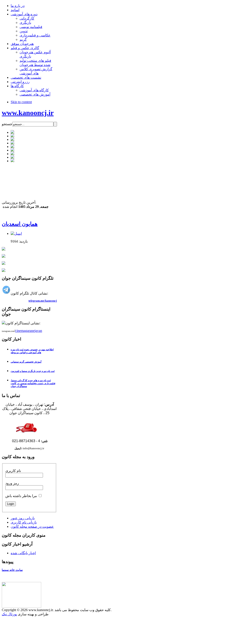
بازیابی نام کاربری (24, 522)
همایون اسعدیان (20, 224)
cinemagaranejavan (28, 331)
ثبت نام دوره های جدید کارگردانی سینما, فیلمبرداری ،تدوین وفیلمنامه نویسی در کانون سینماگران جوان (33, 383)
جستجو (7, 124)
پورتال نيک (9, 614)
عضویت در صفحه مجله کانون (32, 526)
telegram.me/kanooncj (42, 300)
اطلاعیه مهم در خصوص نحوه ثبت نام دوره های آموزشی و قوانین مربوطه (32, 351)
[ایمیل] (16, 233)
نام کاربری (13, 471)
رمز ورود (12, 483)
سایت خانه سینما (12, 570)
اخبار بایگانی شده (23, 553)
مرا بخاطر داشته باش (21, 496)
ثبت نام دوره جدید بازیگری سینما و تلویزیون (33, 371)
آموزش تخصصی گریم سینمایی (26, 361)
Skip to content (21, 102)
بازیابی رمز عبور (23, 518)
